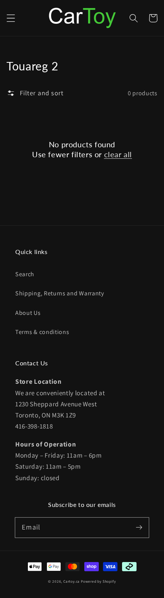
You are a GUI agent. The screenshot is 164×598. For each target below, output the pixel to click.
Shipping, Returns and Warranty (59, 293)
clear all (118, 154)
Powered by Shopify (98, 581)
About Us (28, 313)
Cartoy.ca (71, 581)
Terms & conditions (42, 332)
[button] (11, 18)
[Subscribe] (139, 527)
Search (24, 274)
